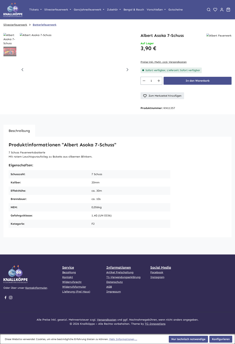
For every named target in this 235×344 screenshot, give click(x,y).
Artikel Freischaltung (119, 272)
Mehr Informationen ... (123, 339)
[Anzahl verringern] (144, 81)
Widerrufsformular (74, 286)
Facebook (156, 272)
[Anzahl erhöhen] (159, 81)
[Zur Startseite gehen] (12, 9)
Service (68, 267)
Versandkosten (106, 319)
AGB (109, 286)
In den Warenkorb (198, 80)
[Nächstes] (127, 70)
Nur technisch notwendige (188, 339)
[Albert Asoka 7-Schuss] (75, 70)
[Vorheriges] (22, 70)
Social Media (160, 267)
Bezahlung (69, 272)
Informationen (118, 267)
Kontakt (67, 277)
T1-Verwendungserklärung (123, 277)
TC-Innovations (155, 323)
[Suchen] (208, 9)
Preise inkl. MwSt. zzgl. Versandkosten (164, 62)
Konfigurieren (221, 339)
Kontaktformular (36, 287)
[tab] (19, 131)
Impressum (113, 291)
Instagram (157, 277)
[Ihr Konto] (221, 9)
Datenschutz (114, 282)
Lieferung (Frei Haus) (76, 291)
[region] (68, 70)
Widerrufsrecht (72, 282)
